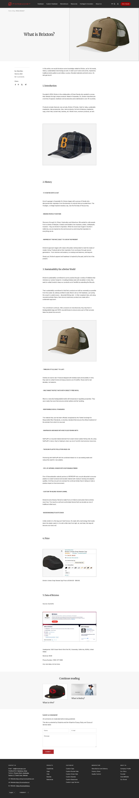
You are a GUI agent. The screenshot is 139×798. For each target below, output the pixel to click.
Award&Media (124, 777)
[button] (112, 4)
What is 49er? (48, 702)
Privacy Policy (79, 722)
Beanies (49, 777)
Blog (14, 11)
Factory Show (96, 771)
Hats (48, 774)
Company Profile (125, 768)
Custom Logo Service (72, 782)
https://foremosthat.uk (22, 782)
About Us (99, 4)
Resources (74, 4)
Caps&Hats (50, 768)
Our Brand (123, 779)
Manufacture (64, 4)
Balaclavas (50, 779)
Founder (122, 774)
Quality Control (96, 774)
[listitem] (15, 84)
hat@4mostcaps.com (19, 768)
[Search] (114, 4)
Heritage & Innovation (86, 4)
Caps (48, 771)
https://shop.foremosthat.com (25, 779)
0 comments (20, 77)
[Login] (118, 4)
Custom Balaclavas (72, 779)
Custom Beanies (71, 777)
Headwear (40, 4)
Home (10, 11)
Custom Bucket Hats (72, 771)
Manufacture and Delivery (100, 768)
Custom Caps (70, 768)
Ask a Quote (125, 4)
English (11, 792)
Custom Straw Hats (72, 774)
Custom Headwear (52, 4)
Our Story (123, 771)
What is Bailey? (78, 698)
